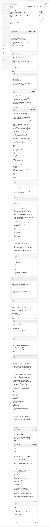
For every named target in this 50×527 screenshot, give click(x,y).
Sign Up (46, 1)
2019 (3, 21)
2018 (3, 24)
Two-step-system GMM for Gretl (14, 4)
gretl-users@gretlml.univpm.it (42, 8)
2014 (3, 33)
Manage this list (38, 1)
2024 (3, 9)
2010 (3, 43)
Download (4, 72)
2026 (3, 4)
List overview (4, 71)
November (4, 46)
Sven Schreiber (15, 31)
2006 (3, 64)
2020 (3, 19)
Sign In (43, 1)
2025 (3, 7)
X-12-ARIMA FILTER (44, 4)
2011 (3, 41)
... (11, 36)
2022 (3, 14)
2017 (3, 26)
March (3, 52)
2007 (3, 61)
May (3, 50)
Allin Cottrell (18, 182)
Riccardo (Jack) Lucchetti (17, 53)
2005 (3, 66)
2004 (3, 69)
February (4, 53)
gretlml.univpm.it (5, 1)
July (3, 49)
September (4, 47)
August (3, 48)
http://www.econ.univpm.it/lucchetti (16, 316)
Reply (12, 51)
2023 (3, 12)
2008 (3, 59)
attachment (17, 107)
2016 (3, 29)
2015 (3, 31)
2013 (3, 36)
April (3, 51)
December (4, 45)
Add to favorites (42, 13)
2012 (3, 38)
